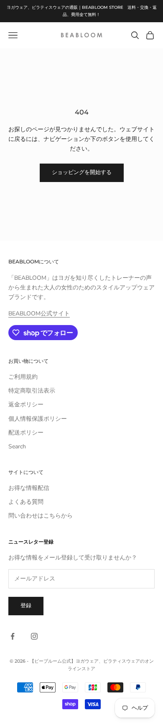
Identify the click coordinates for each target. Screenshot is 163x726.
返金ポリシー (25, 405)
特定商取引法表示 (31, 391)
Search (17, 446)
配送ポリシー (25, 433)
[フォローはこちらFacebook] (12, 636)
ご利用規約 (23, 377)
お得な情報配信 (28, 488)
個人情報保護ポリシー (37, 419)
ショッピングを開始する (82, 172)
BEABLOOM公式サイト (39, 313)
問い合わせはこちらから (40, 516)
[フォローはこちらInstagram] (34, 636)
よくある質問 (25, 502)
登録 (25, 605)
